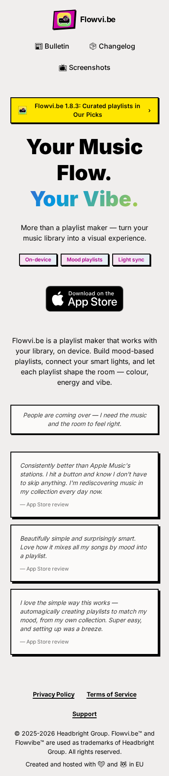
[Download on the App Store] (84, 299)
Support (84, 713)
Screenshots (84, 67)
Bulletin (51, 46)
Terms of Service (111, 694)
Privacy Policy (54, 694)
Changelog (111, 46)
